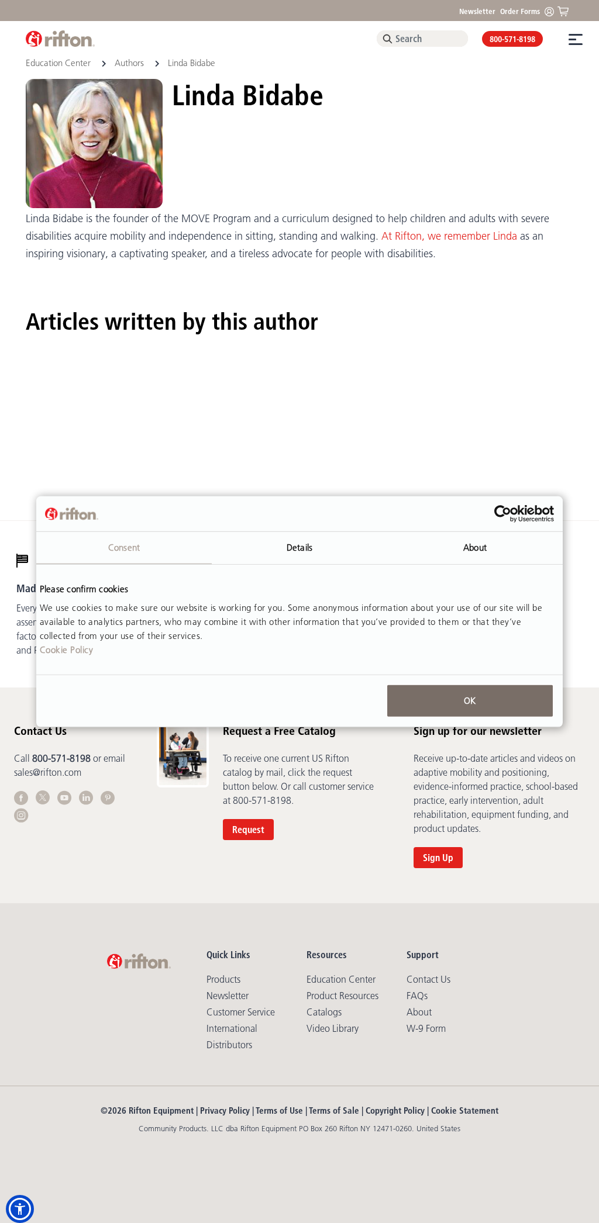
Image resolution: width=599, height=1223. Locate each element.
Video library (333, 1028)
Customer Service (240, 1012)
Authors (129, 62)
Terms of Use (279, 1110)
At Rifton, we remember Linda (449, 236)
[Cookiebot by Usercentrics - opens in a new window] (503, 514)
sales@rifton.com (47, 772)
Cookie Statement (464, 1110)
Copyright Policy (395, 1110)
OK (470, 700)
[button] (20, 1209)
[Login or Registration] (552, 11)
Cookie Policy (67, 649)
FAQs (417, 995)
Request (248, 829)
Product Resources (342, 995)
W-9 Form (426, 1028)
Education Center (59, 62)
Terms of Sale (334, 1110)
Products (223, 979)
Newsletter (477, 11)
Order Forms (520, 11)
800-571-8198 (512, 39)
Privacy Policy (225, 1110)
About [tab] (475, 547)
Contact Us (428, 979)
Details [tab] (299, 547)
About (419, 1012)
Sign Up (438, 857)
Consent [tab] (124, 547)
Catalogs (324, 1012)
